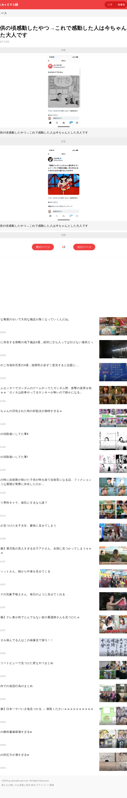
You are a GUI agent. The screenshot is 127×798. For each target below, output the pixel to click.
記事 (110, 4)
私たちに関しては (10, 785)
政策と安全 (25, 785)
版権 (52, 785)
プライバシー (42, 785)
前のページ (43, 247)
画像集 (121, 4)
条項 (33, 785)
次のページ (84, 247)
